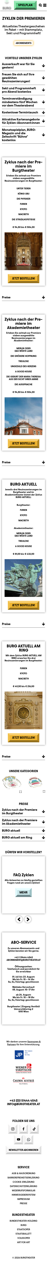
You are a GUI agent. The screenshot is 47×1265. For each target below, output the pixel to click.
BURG (24, 1225)
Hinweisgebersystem (23, 1195)
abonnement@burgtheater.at (24, 960)
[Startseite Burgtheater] (7, 5)
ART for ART (23, 1242)
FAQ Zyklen (23, 875)
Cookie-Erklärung (23, 1182)
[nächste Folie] (28, 919)
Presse (23, 1203)
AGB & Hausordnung (23, 1173)
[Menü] (44, 5)
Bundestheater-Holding (23, 1221)
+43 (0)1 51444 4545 (24, 1100)
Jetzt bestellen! (23, 278)
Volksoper (23, 1238)
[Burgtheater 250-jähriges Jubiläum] (7, 12)
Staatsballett (23, 1233)
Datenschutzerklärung (23, 1186)
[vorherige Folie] (19, 919)
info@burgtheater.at (23, 1104)
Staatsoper (23, 1229)
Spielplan (25, 5)
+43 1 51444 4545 (23, 957)
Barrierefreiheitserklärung (23, 1177)
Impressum (23, 1199)
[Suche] (40, 5)
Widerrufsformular (23, 1190)
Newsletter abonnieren (23, 1149)
